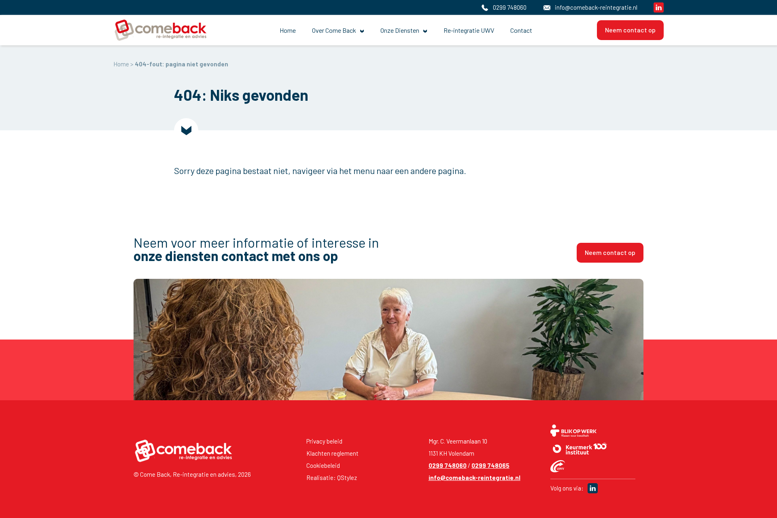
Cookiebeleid (323, 465)
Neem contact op (630, 30)
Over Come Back (334, 30)
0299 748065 (490, 465)
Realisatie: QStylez (331, 477)
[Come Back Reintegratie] (163, 30)
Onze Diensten (399, 30)
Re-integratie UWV (469, 30)
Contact (521, 30)
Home (288, 30)
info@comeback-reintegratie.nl (474, 477)
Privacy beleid (324, 441)
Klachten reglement (332, 453)
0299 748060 (448, 465)
